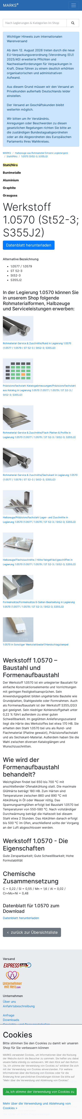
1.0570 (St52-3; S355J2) (34, 156)
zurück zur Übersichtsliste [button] (32, 932)
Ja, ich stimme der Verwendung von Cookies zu (39, 1092)
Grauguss (10, 195)
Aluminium (11, 180)
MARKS (10, 5)
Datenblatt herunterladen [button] (28, 245)
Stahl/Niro (12, 156)
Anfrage (8, 1015)
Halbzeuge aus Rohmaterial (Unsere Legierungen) (41, 152)
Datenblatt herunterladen (21, 918)
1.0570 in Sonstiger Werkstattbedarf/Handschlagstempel (35, 644)
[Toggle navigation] (73, 5)
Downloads (11, 1020)
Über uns (9, 1001)
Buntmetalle (12, 172)
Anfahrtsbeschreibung (19, 1006)
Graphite (9, 188)
